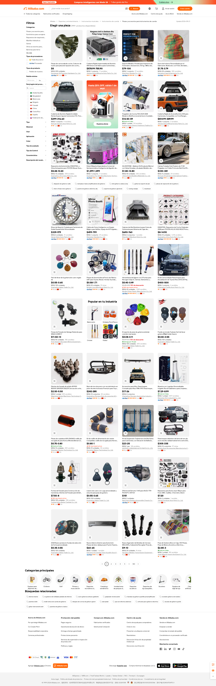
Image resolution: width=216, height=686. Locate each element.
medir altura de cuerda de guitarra (55, 601)
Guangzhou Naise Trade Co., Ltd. (62, 287)
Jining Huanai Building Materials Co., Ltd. (136, 176)
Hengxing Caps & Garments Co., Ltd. (170, 73)
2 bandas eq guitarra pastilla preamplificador (141, 596)
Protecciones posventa (69, 635)
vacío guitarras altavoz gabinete (88, 596)
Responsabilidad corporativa (38, 631)
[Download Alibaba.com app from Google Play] (180, 665)
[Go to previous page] (102, 564)
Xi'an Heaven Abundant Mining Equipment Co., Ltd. (67, 342)
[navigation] (36, 293)
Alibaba (52, 21)
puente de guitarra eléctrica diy (87, 189)
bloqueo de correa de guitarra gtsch (84, 601)
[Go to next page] (138, 564)
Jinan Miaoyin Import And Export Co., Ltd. (172, 554)
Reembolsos (131, 635)
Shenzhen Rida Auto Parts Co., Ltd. (134, 237)
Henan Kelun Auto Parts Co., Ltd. (62, 237)
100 (134, 564)
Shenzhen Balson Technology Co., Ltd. (100, 450)
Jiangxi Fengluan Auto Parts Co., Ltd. (170, 500)
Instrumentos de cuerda (110, 21)
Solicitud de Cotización (102, 627)
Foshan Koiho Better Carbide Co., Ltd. (64, 502)
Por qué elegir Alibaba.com (37, 622)
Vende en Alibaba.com (167, 622)
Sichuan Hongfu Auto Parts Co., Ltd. (63, 124)
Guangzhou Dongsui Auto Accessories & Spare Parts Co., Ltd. (102, 396)
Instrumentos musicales (90, 21)
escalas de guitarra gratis (173, 601)
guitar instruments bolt (36, 606)
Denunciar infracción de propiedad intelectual (139, 641)
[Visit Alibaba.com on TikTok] (183, 649)
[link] (213, 664)
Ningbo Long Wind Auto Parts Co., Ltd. (100, 287)
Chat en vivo (131, 627)
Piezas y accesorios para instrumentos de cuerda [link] (139, 21)
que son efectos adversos (123, 601)
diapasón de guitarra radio (62, 184)
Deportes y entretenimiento (68, 21)
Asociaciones (164, 640)
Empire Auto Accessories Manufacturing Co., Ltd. (173, 448)
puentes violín (33, 601)
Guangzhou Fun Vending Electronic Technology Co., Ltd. (102, 176)
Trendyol (132, 676)
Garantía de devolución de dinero (72, 627)
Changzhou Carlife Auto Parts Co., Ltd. (171, 287)
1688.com (84, 676)
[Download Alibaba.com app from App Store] (163, 665)
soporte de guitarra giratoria (113, 189)
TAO (125, 676)
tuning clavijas (133, 189)
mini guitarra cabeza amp (120, 184)
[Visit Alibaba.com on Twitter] (170, 649)
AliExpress (76, 676)
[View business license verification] (128, 682)
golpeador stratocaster (112, 596)
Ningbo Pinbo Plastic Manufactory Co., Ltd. (137, 291)
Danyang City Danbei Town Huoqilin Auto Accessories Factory (102, 552)
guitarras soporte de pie (142, 184)
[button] (126, 8)
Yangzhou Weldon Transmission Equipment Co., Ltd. (138, 552)
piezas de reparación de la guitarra (167, 184)
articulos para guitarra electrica (148, 601)
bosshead (147, 189)
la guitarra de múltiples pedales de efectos (58, 596)
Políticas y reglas (67, 646)
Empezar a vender (166, 627)
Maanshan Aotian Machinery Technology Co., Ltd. (67, 396)
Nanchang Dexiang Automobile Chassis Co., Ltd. (138, 500)
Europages (140, 676)
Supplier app (122, 666)
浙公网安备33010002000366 (144, 683)
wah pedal (105, 601)
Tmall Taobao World (97, 676)
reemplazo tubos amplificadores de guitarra (91, 184)
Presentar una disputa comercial (138, 631)
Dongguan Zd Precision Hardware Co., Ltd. (66, 73)
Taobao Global (117, 676)
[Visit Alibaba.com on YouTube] (179, 649)
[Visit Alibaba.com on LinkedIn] (165, 649)
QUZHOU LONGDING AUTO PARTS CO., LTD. (137, 448)
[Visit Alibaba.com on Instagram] (174, 649)
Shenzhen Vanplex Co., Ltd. (131, 73)
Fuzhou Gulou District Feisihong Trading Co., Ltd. (138, 125)
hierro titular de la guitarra (62, 189)
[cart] (157, 9)
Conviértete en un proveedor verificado (173, 635)
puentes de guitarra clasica (58, 606)
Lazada (108, 676)
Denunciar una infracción (135, 646)
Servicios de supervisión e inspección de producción (74, 641)
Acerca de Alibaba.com (36, 618)
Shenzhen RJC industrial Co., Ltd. (169, 398)
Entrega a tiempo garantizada (71, 631)
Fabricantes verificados (102, 622)
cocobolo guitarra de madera (171, 596)
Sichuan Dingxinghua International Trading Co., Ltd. (173, 176)
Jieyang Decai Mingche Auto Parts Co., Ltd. (102, 73)
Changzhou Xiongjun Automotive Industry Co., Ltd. (138, 396)
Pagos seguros (66, 622)
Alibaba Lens (39, 666)
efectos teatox (33, 596)
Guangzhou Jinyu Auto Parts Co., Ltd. (64, 176)
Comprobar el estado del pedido (171, 631)
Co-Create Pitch (34, 627)
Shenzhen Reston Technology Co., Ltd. (64, 450)
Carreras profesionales (36, 635)
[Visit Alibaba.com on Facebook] (161, 649)
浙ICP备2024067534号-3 (165, 683)
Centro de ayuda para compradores (139, 622)
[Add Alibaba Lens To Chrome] (60, 665)
